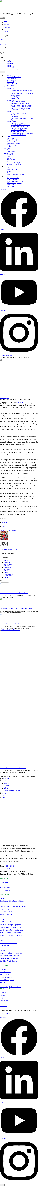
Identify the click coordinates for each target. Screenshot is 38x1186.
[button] (3, 44)
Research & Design (6, 977)
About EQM (4, 882)
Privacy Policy (5, 1013)
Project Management (7, 980)
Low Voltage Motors (7, 912)
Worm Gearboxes (6, 904)
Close (2, 1185)
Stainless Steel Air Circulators (10, 956)
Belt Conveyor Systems (8, 922)
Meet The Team (8, 785)
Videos (2, 995)
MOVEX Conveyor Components (11, 935)
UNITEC (6, 577)
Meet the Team (5, 887)
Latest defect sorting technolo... (9, 549)
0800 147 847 (4, 40)
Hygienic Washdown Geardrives (11, 953)
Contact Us (3, 1006)
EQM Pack (7, 569)
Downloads (4, 992)
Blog (1, 998)
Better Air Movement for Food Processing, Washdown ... (16, 624)
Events (6, 572)
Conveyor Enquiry (5, 987)
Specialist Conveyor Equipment (10, 925)
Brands (6, 788)
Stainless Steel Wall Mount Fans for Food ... (13, 768)
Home (2, 355)
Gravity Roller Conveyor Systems (11, 930)
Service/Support (8, 355)
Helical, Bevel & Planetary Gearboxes (13, 906)
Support (6, 787)
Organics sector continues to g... (9, 530)
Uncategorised (8, 575)
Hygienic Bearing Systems (9, 958)
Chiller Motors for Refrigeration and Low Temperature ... (16, 608)
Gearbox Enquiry (16, 987)
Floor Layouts (4, 974)
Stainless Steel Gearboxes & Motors (12, 901)
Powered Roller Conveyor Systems (11, 927)
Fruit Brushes (4, 945)
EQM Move (7, 566)
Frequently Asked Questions (12, 790)
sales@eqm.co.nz (12, 869)
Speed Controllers (6, 914)
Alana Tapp (19, 402)
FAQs (2, 1003)
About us (6, 783)
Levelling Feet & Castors (8, 961)
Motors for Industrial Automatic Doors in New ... (14, 593)
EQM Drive (7, 561)
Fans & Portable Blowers (8, 943)
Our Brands (4, 885)
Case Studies (4, 1000)
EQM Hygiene (8, 564)
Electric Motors (5, 909)
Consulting (3, 969)
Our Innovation (5, 890)
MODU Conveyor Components (10, 933)
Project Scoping (5, 972)
